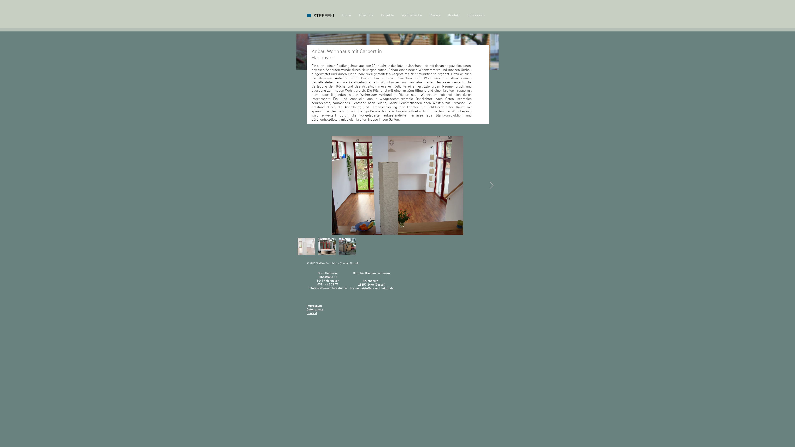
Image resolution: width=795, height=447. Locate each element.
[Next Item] (492, 185)
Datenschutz (315, 309)
